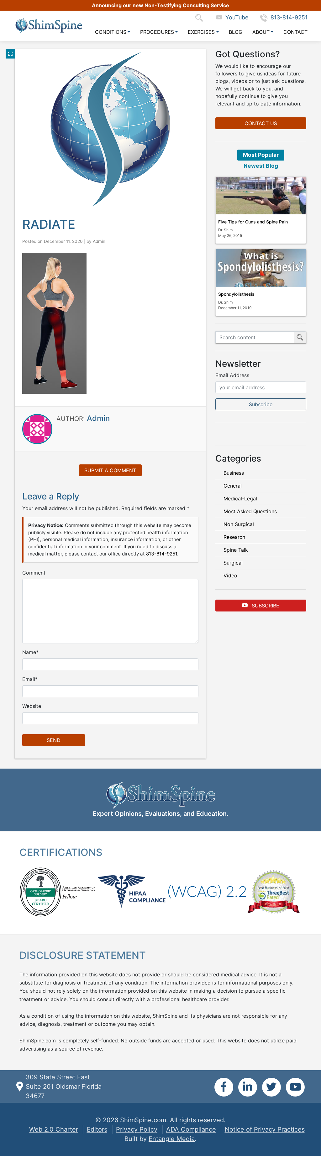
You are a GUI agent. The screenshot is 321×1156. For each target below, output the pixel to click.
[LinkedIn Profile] (247, 1087)
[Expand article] (10, 54)
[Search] (200, 17)
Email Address (232, 375)
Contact (295, 32)
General (233, 486)
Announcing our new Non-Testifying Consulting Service (160, 5)
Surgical (233, 563)
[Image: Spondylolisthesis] (261, 268)
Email (28, 679)
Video (230, 575)
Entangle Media (172, 1139)
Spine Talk (236, 550)
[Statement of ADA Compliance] (207, 891)
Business (234, 473)
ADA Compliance (191, 1129)
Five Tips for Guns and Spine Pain (253, 221)
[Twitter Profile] (271, 1087)
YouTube (235, 17)
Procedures (157, 32)
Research (234, 537)
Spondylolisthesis (236, 294)
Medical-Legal (240, 498)
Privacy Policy (136, 1129)
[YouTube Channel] (295, 1087)
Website (31, 706)
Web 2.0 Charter (53, 1129)
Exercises (201, 32)
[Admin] (37, 429)
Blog (235, 32)
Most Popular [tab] (261, 154)
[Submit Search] (300, 337)
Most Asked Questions (250, 511)
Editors (97, 1129)
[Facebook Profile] (223, 1087)
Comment (33, 573)
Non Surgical (239, 524)
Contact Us (261, 123)
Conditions (110, 32)
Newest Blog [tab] (261, 165)
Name (29, 652)
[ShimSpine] (48, 25)
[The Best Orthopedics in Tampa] (273, 891)
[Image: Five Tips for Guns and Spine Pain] (261, 195)
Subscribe (264, 605)
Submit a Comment (110, 470)
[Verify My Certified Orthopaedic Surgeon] (40, 891)
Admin (99, 241)
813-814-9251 (289, 17)
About (261, 32)
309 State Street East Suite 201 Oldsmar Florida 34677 (64, 1086)
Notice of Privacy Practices (265, 1129)
